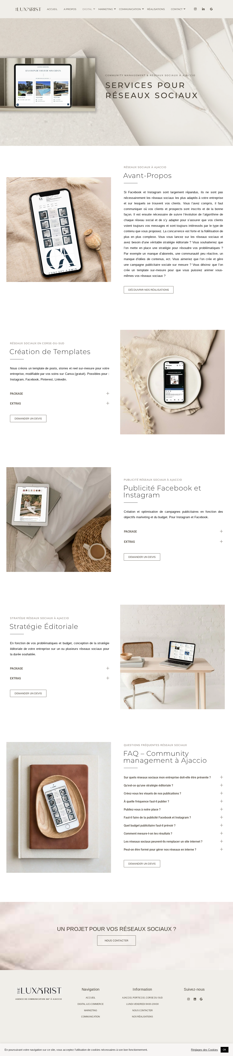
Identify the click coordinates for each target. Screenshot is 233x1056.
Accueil (52, 9)
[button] (59, 394)
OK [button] (224, 1049)
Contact (176, 9)
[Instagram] (195, 9)
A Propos (70, 9)
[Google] (201, 999)
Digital (87, 9)
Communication (130, 9)
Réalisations (156, 9)
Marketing (105, 9)
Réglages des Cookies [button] (204, 1049)
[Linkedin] (203, 9)
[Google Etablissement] (211, 9)
